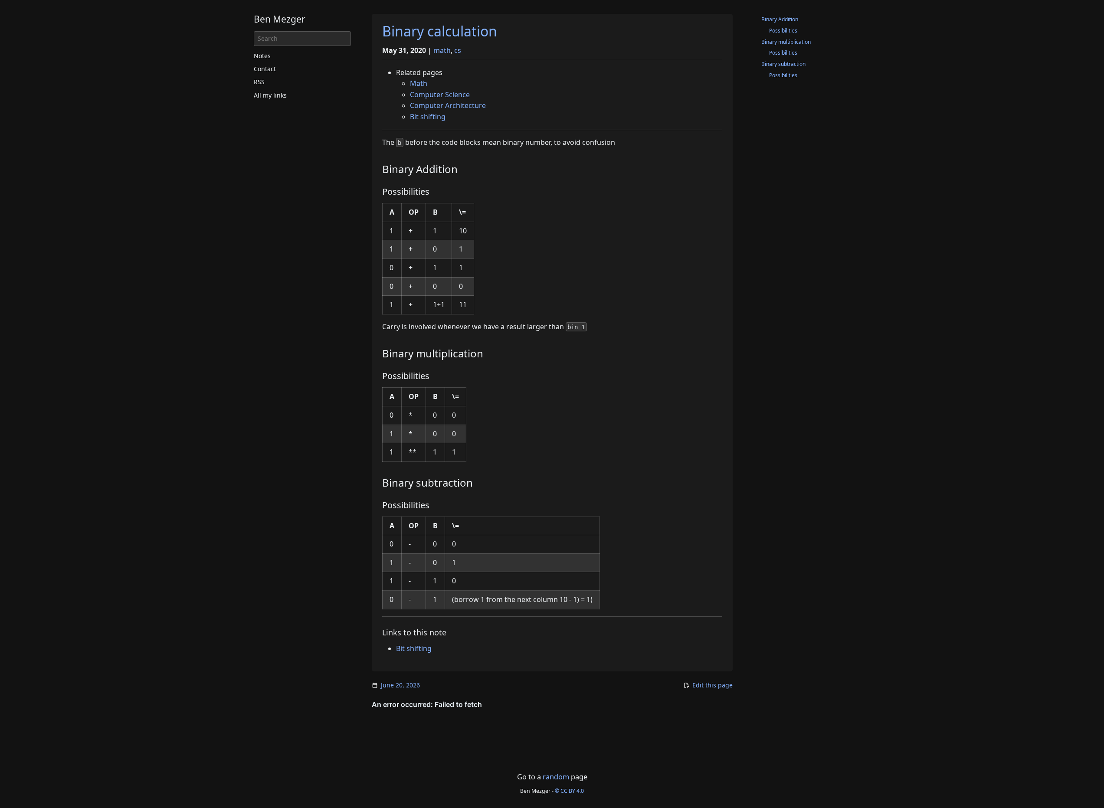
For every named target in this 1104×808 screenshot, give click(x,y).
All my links (270, 95)
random (556, 777)
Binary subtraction (783, 64)
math (442, 50)
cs (457, 50)
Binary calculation (439, 31)
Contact (265, 69)
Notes (262, 56)
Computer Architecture (448, 105)
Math (418, 83)
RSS (259, 82)
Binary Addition (779, 19)
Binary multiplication (786, 42)
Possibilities (783, 30)
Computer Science (440, 94)
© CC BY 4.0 (569, 791)
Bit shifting (428, 116)
